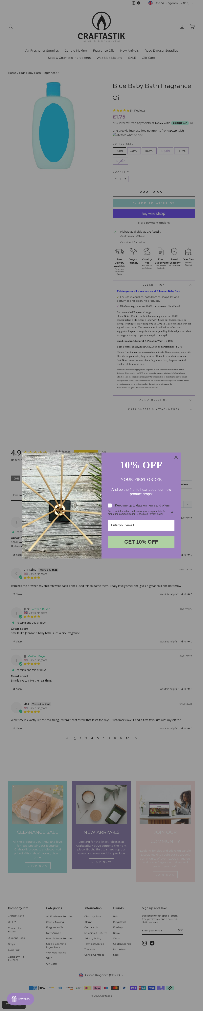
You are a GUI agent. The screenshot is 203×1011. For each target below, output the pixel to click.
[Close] (176, 457)
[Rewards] (20, 999)
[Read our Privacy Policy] (172, 511)
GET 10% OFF (141, 542)
